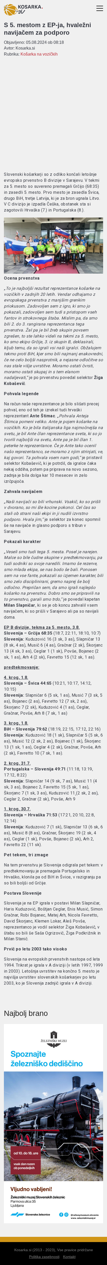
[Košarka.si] (23, 14)
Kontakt (69, 1257)
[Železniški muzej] (53, 1222)
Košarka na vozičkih (39, 54)
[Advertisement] (53, 113)
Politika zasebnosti (44, 1257)
